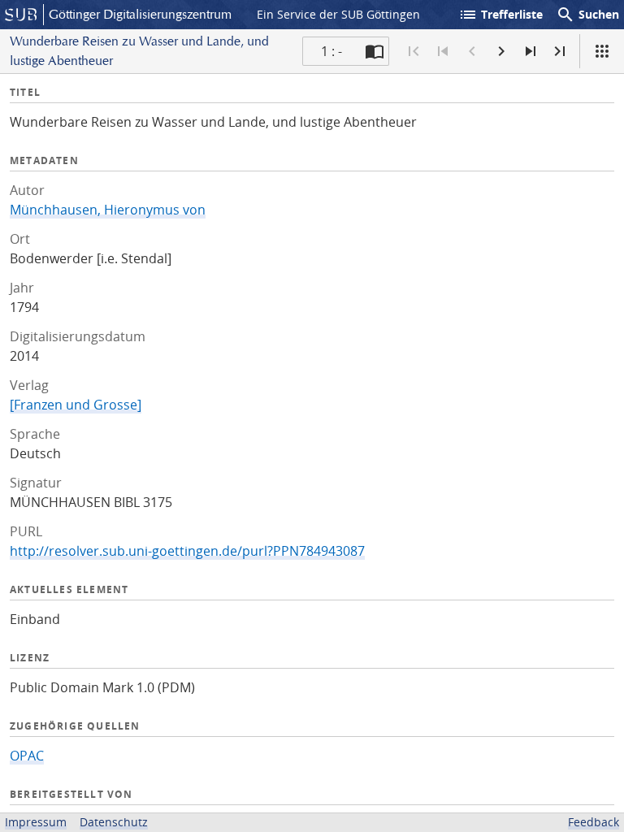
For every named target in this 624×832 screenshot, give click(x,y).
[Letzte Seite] (559, 51)
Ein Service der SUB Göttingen (338, 14)
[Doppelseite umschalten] (374, 51)
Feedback (593, 822)
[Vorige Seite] (472, 51)
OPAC (27, 756)
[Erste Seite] (413, 51)
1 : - (331, 51)
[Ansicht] (602, 51)
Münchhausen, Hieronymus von (108, 210)
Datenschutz (114, 822)
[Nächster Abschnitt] (530, 51)
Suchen (587, 14)
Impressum (36, 822)
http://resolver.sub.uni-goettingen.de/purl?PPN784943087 (187, 551)
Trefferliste (500, 14)
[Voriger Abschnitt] (442, 51)
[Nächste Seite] (501, 51)
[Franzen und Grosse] (75, 405)
